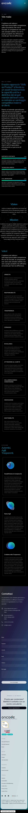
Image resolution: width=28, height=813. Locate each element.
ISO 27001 (10, 734)
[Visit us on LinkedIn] (8, 795)
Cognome (4, 643)
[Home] (6, 3)
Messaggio (4, 669)
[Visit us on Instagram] (5, 795)
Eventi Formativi (5, 770)
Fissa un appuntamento (14, 708)
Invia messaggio (14, 682)
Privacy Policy (4, 788)
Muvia (3, 747)
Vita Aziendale (5, 760)
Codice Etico (4, 786)
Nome (3, 637)
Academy (4, 767)
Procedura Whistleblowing (7, 783)
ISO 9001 (4, 734)
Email (3, 656)
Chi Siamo (4, 754)
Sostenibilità (4, 780)
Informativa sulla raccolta (8, 811)
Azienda (3, 650)
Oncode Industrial (5, 744)
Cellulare (3, 662)
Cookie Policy (4, 791)
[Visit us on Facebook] (2, 795)
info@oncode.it (7, 625)
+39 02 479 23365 (8, 622)
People (3, 757)
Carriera (3, 778)
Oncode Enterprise (6, 741)
